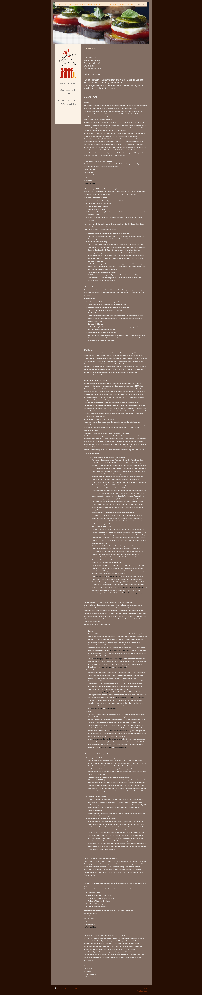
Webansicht (142, 991)
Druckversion (63, 988)
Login (145, 988)
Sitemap (73, 988)
